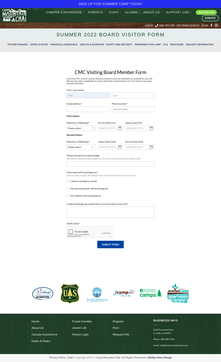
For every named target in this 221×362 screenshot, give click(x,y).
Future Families (82, 321)
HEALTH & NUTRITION (92, 44)
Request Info (121, 334)
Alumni (131, 12)
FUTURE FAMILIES (18, 44)
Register (118, 321)
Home (35, 321)
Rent (116, 327)
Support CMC (178, 12)
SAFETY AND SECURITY (119, 44)
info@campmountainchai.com (174, 345)
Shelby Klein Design (160, 357)
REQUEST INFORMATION (199, 44)
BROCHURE (177, 44)
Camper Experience (64, 12)
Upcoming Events (188, 25)
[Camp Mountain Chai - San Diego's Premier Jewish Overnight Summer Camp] (16, 15)
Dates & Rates (41, 341)
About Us (151, 12)
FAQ (165, 44)
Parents (95, 12)
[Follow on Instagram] (216, 25)
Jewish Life (79, 327)
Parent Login (80, 334)
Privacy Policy (57, 357)
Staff (114, 12)
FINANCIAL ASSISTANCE (64, 44)
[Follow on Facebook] (211, 25)
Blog (205, 25)
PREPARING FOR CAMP (148, 44)
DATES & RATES (39, 44)
